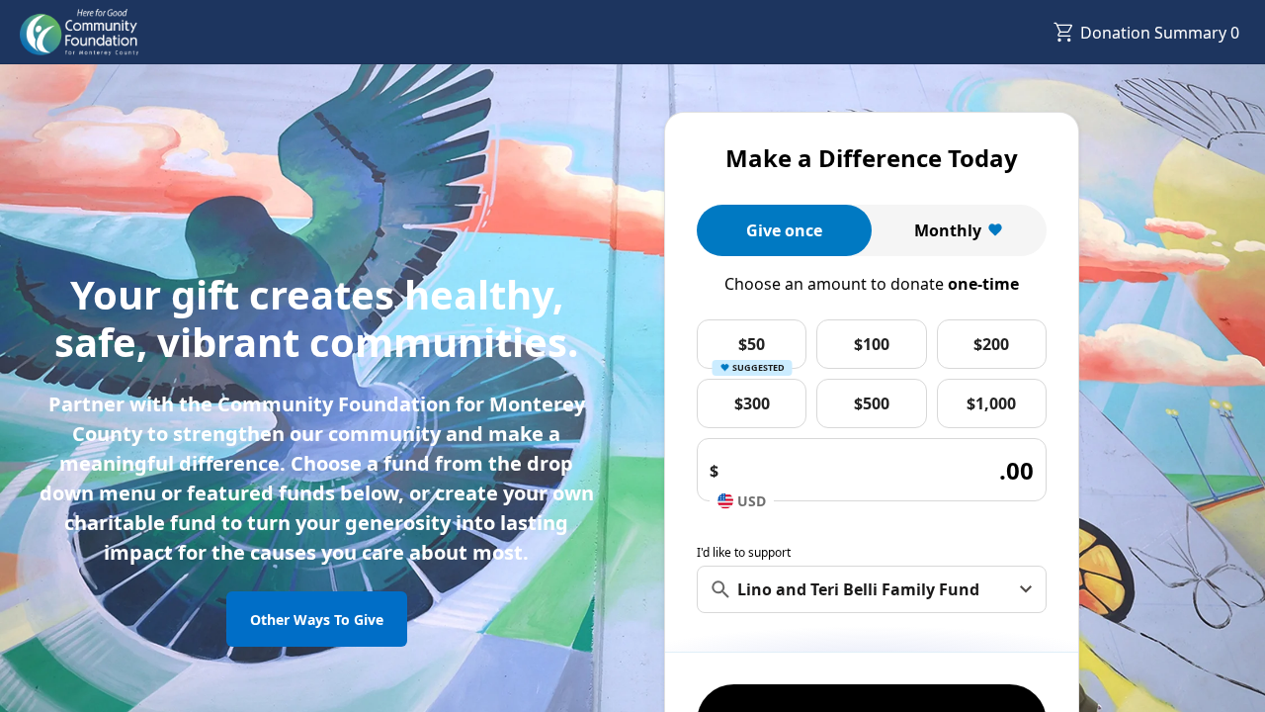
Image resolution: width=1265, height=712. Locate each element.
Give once (784, 230)
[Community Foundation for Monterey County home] (79, 32)
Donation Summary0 (1159, 33)
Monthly (947, 230)
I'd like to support (744, 552)
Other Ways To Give (316, 619)
